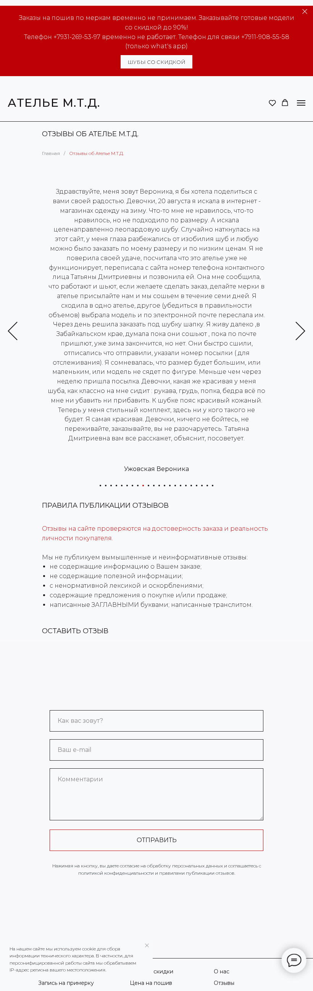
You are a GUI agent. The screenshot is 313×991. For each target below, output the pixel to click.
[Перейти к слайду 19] (196, 485)
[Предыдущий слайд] (13, 331)
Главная (51, 153)
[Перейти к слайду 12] (159, 485)
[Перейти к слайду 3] (111, 485)
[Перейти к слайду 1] (100, 485)
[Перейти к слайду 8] (138, 485)
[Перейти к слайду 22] (212, 485)
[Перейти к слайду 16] (180, 485)
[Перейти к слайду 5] (122, 485)
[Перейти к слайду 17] (186, 485)
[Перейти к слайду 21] (207, 485)
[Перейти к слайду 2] (105, 485)
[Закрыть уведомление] (147, 945)
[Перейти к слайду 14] (170, 485)
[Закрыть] (304, 11)
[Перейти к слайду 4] (116, 485)
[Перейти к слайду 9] (143, 485)
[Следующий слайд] (300, 331)
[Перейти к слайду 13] (164, 485)
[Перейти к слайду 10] (148, 485)
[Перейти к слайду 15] (175, 485)
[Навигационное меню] (301, 103)
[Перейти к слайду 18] (191, 485)
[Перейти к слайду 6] (127, 485)
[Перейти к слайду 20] (202, 485)
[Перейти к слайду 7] (132, 485)
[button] (272, 102)
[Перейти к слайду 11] (154, 485)
